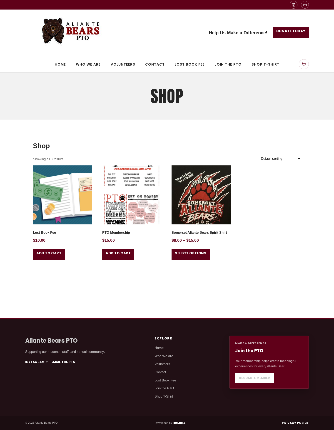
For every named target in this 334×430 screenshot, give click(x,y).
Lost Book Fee (189, 64)
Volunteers (123, 64)
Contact (155, 64)
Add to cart (49, 253)
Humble (179, 423)
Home (60, 64)
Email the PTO (64, 362)
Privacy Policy (295, 423)
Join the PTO (228, 64)
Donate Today (290, 31)
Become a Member (254, 378)
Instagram (36, 362)
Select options (190, 253)
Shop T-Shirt (265, 64)
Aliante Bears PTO (51, 340)
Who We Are (88, 64)
